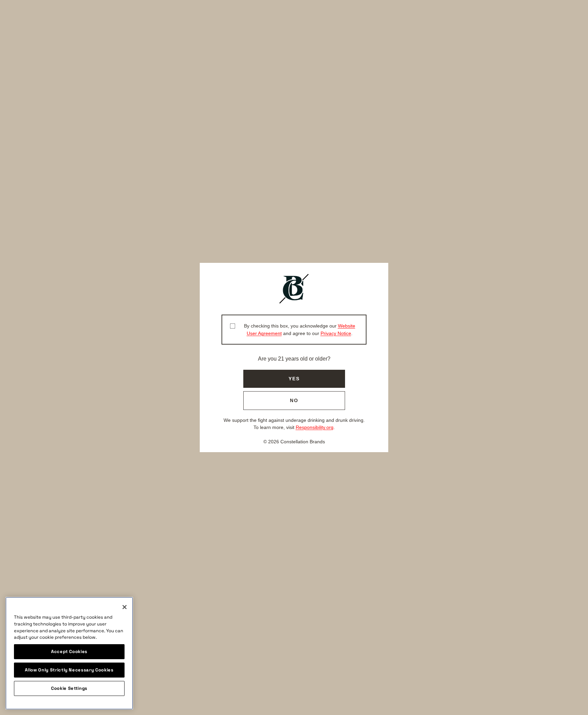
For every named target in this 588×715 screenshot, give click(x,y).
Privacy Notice (336, 333)
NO (294, 400)
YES (294, 378)
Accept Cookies (69, 651)
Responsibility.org (314, 427)
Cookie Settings (69, 688)
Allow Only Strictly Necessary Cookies (69, 670)
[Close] (124, 607)
